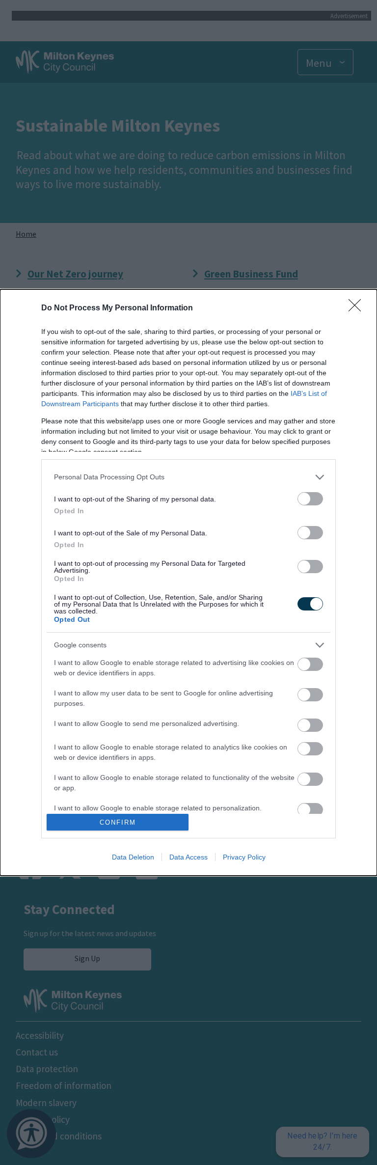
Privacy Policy (244, 857)
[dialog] (188, 582)
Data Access (188, 857)
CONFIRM (118, 822)
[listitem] (188, 477)
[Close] (358, 308)
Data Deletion (133, 857)
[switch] (310, 498)
